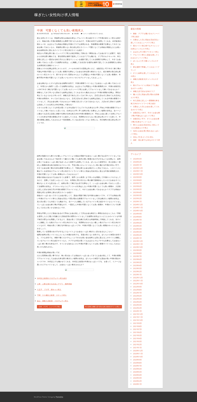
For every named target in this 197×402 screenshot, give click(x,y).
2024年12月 (138, 204)
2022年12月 (138, 277)
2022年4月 (137, 302)
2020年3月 (137, 378)
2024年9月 (137, 213)
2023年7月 (137, 256)
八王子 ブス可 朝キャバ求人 (49, 289)
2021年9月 (137, 323)
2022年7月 (137, 293)
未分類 (76, 33)
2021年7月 (137, 329)
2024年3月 (137, 232)
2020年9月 (137, 360)
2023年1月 (137, 274)
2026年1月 (137, 165)
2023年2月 (137, 271)
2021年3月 (137, 341)
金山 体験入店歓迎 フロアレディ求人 (52, 301)
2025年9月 (137, 177)
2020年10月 (138, 356)
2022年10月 (138, 283)
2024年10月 (138, 210)
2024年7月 (137, 219)
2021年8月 (137, 326)
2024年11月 (138, 207)
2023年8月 (137, 253)
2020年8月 (137, 363)
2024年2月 (137, 235)
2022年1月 (137, 311)
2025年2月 (137, 198)
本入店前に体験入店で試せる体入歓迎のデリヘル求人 (102, 307)
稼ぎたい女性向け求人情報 (56, 14)
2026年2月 (137, 162)
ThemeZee (59, 397)
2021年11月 (138, 317)
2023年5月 (137, 262)
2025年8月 (137, 180)
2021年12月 (138, 314)
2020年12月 (138, 350)
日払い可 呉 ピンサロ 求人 (143, 137)
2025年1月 (137, 201)
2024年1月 (137, 238)
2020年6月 (137, 369)
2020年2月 (137, 381)
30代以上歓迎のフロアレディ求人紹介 (52, 278)
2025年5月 (137, 189)
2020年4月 (137, 375)
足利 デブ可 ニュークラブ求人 (50, 307)
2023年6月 (137, 259)
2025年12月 (138, 168)
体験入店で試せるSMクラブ (144, 91)
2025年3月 (137, 195)
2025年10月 (138, 174)
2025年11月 (138, 171)
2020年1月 (137, 384)
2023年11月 (138, 244)
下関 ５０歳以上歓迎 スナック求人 (52, 295)
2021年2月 (137, 344)
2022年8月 (137, 290)
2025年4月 (137, 192)
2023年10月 (138, 247)
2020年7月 (137, 366)
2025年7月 (137, 183)
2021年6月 (137, 332)
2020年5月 (137, 372)
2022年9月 (137, 286)
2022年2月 (137, 308)
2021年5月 (137, 335)
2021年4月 (137, 338)
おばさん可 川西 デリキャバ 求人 (146, 52)
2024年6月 (137, 223)
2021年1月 (137, 347)
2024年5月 (137, 226)
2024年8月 (137, 217)
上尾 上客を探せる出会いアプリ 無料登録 (54, 284)
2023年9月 (137, 250)
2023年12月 (138, 241)
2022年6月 (137, 296)
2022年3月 (137, 305)
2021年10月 (138, 320)
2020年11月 (138, 353)
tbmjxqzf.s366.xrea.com (61, 33)
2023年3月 (137, 268)
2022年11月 (138, 280)
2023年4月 (137, 265)
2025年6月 (137, 186)
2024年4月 (137, 229)
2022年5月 (137, 299)
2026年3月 (137, 159)
